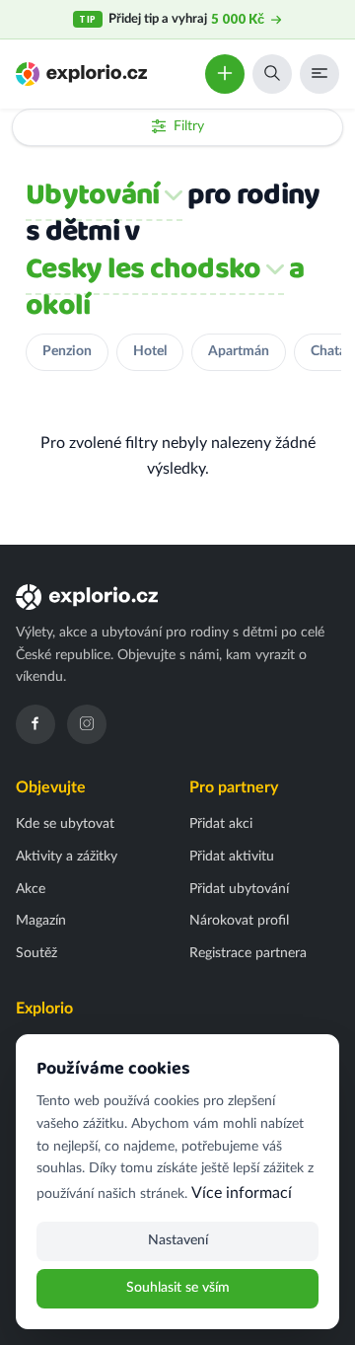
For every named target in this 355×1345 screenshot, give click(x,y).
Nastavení (178, 1240)
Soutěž (36, 953)
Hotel (150, 351)
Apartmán (238, 351)
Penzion (67, 351)
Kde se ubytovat (65, 824)
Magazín (41, 921)
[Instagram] (86, 724)
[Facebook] (35, 724)
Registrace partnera (248, 953)
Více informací (241, 1193)
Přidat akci (220, 824)
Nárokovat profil (239, 921)
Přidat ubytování (239, 889)
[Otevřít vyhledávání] (272, 74)
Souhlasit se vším (178, 1288)
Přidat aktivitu (231, 856)
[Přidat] (225, 74)
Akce (30, 889)
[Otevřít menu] (319, 74)
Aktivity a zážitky (66, 856)
